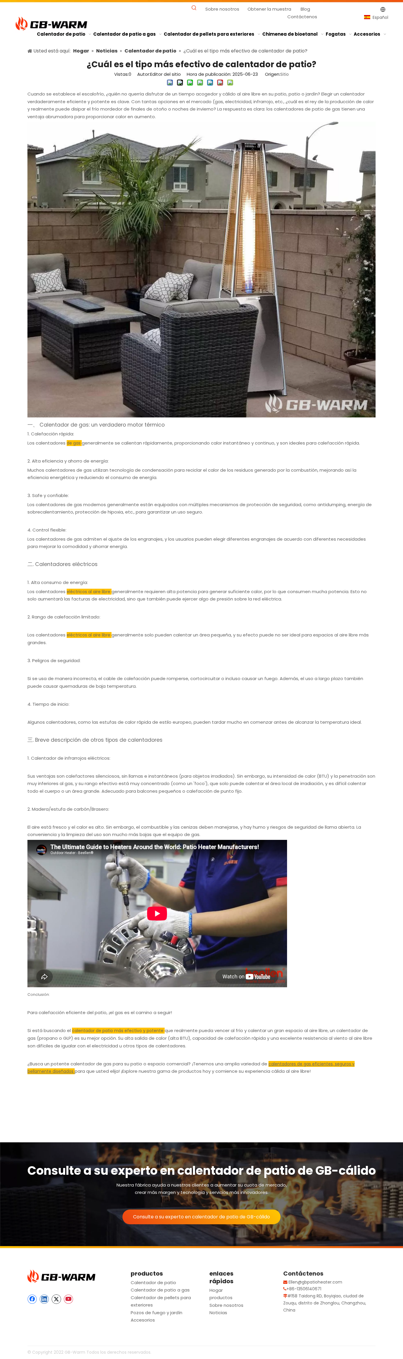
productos (220, 1297)
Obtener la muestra (269, 9)
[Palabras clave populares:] (194, 8)
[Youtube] (68, 1299)
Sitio (284, 74)
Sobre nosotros (222, 9)
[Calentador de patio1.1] (201, 416)
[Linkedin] (44, 1299)
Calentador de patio (153, 1282)
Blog (305, 9)
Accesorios (143, 1320)
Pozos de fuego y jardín (156, 1312)
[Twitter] (56, 1299)
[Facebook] (32, 1299)
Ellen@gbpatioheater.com (315, 1282)
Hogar (216, 1290)
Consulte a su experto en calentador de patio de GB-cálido (201, 1216)
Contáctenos (302, 17)
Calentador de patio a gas (160, 1290)
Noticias (218, 1312)
